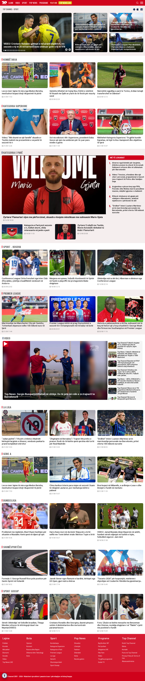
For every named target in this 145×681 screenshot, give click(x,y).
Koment (29, 646)
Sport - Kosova (12, 247)
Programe (43, 2)
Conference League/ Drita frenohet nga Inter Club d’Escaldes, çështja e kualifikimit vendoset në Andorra (25, 282)
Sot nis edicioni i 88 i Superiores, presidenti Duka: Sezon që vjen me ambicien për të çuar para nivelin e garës (72, 141)
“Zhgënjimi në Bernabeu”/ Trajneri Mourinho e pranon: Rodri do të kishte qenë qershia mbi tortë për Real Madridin (72, 443)
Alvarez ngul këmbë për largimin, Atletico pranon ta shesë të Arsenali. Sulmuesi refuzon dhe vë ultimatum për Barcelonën (128, 166)
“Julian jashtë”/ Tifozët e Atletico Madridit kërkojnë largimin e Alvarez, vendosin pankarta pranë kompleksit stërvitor (23, 443)
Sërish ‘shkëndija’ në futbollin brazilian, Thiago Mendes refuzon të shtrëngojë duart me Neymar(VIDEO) (23, 627)
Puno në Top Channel (129, 653)
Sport (24, 2)
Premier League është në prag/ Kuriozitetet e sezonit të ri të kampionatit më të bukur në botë (71, 326)
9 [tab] (16, 50)
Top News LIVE (65, 2)
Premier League (12, 293)
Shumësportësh (12, 547)
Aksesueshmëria (128, 661)
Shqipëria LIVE (103, 649)
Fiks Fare (101, 653)
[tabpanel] (37, 32)
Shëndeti (77, 653)
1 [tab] (4, 50)
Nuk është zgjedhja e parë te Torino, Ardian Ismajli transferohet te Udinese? (120, 94)
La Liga (7, 407)
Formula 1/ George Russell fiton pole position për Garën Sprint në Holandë (24, 581)
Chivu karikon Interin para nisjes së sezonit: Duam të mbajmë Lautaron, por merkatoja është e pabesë (72, 489)
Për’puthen (102, 646)
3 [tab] (7, 50)
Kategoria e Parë (13, 152)
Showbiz (77, 643)
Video (17, 2)
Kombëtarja (10, 59)
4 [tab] (8, 50)
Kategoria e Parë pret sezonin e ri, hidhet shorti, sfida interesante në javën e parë (38, 229)
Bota (29, 638)
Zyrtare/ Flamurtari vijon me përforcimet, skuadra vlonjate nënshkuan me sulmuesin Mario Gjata (53, 218)
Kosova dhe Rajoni (32, 649)
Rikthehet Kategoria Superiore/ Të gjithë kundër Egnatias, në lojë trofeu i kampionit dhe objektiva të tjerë (119, 141)
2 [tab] (5, 50)
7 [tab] (13, 50)
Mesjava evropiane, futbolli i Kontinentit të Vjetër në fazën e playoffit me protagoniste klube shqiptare (72, 282)
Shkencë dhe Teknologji (34, 653)
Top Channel (129, 638)
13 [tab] (23, 50)
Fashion (77, 649)
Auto (28, 656)
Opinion (29, 643)
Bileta (124, 646)
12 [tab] (21, 50)
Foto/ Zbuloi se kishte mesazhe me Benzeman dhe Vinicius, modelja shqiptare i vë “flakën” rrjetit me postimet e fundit (119, 627)
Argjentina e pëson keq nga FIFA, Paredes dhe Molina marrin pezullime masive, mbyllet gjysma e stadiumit (128, 188)
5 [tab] (10, 50)
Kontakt (125, 649)
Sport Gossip (11, 591)
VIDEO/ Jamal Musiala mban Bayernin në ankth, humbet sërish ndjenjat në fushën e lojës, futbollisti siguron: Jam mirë (118, 536)
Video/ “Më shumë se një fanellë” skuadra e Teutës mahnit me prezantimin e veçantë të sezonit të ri (22, 141)
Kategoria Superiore (15, 106)
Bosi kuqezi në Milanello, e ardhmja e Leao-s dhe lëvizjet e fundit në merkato (119, 488)
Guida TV (101, 662)
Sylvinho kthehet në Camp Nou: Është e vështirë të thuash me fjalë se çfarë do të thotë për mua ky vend (72, 95)
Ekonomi (5, 653)
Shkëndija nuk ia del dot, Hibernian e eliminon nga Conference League (119, 281)
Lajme (10, 2)
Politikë (5, 643)
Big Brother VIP (103, 643)
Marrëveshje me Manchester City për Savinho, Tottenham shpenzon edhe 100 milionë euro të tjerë (23, 327)
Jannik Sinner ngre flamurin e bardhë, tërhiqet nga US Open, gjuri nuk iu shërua (72, 581)
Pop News (33, 2)
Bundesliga (9, 500)
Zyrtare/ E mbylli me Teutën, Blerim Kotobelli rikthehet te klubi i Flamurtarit (90, 229)
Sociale (5, 656)
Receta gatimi (79, 659)
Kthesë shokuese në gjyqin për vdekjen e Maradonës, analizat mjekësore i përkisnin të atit (125, 198)
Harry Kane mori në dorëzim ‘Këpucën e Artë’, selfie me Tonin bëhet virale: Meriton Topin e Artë (72, 535)
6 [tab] (11, 50)
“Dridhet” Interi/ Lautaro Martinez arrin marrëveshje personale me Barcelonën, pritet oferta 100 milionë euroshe (128, 209)
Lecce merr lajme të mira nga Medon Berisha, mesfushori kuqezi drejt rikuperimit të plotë (22, 94)
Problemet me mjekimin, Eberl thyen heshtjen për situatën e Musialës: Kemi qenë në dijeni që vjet (24, 535)
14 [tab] (24, 50)
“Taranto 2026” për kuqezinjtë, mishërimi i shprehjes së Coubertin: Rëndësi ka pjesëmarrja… (119, 581)
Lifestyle (77, 646)
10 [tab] (18, 50)
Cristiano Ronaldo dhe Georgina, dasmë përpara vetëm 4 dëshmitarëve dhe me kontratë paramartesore (71, 627)
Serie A (7, 454)
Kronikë (5, 646)
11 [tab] (19, 50)
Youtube (53, 2)
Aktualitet (6, 649)
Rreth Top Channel (128, 643)
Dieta (76, 656)
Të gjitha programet (105, 659)
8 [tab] (15, 50)
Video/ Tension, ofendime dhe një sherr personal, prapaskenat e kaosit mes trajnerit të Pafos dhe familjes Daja (128, 178)
